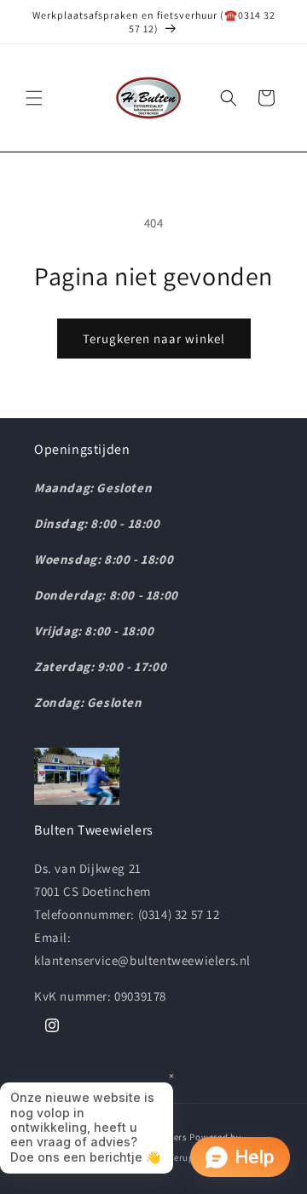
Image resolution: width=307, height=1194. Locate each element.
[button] (34, 98)
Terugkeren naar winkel (154, 338)
